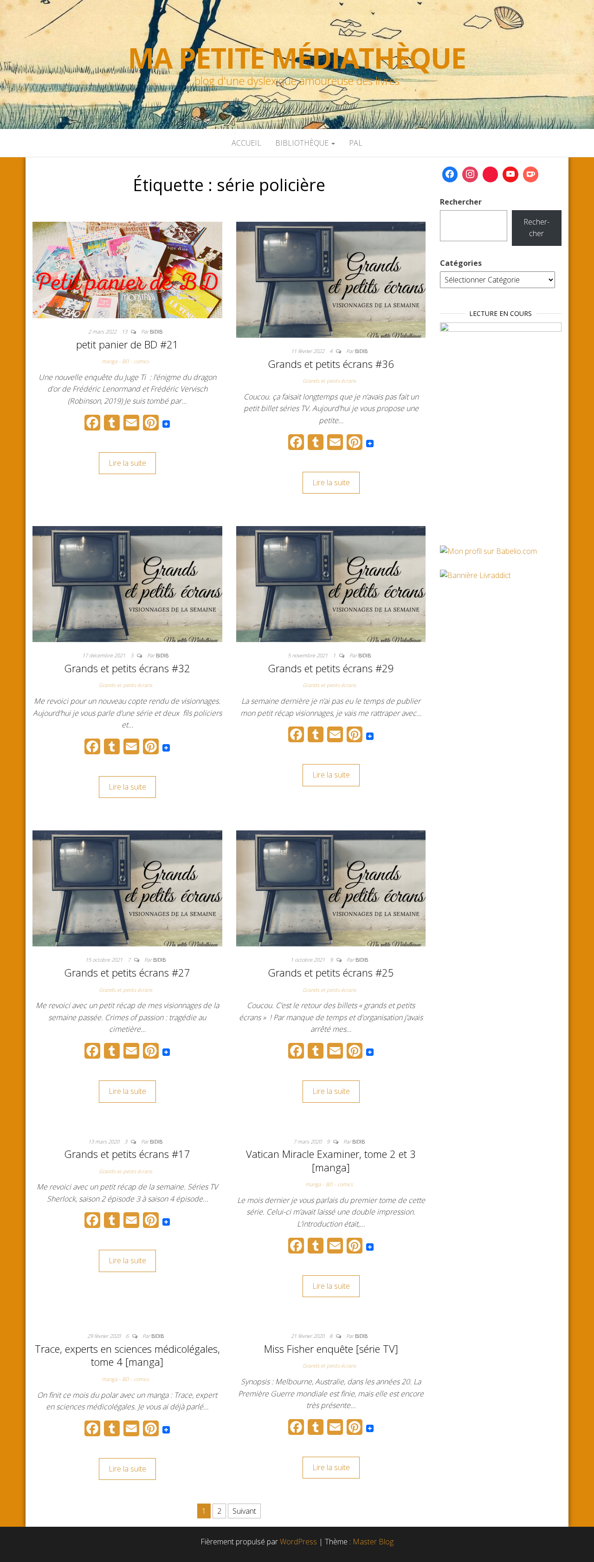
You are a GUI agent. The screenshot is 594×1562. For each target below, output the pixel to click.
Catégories (461, 263)
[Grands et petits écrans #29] (331, 583)
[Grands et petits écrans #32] (127, 583)
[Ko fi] (531, 174)
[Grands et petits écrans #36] (331, 279)
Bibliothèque (302, 143)
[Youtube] (510, 174)
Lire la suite (127, 463)
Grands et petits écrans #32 (127, 668)
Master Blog (373, 1541)
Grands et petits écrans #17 (127, 1154)
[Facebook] (450, 174)
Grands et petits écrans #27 (127, 972)
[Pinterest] (490, 174)
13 (125, 331)
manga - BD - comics (125, 361)
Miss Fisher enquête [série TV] (331, 1349)
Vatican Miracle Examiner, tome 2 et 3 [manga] (331, 1160)
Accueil (246, 143)
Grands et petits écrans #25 (331, 972)
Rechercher (461, 202)
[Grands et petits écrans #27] (127, 888)
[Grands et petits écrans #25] (331, 888)
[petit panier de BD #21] (127, 269)
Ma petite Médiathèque (297, 58)
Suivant (244, 1511)
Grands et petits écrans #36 (331, 364)
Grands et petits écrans (329, 380)
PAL (355, 143)
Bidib (156, 331)
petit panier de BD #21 (127, 344)
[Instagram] (470, 174)
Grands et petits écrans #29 (331, 668)
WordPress (298, 1541)
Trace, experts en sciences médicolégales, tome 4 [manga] (127, 1355)
